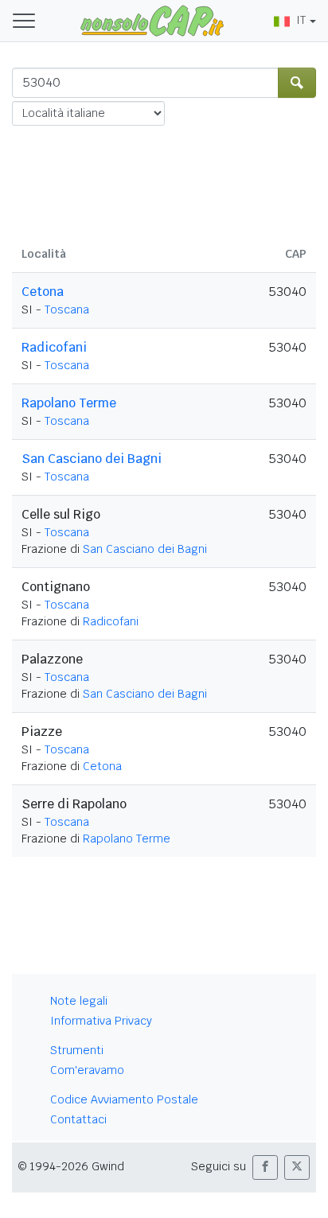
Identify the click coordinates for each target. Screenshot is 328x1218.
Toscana (67, 309)
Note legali (78, 1001)
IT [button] (301, 20)
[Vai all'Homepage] (152, 20)
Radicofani (54, 347)
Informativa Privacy (101, 1021)
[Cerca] (297, 83)
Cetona (42, 291)
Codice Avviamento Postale (124, 1099)
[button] (265, 1167)
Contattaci (78, 1119)
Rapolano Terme (68, 403)
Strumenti (76, 1050)
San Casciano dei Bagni (91, 458)
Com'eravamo (87, 1070)
